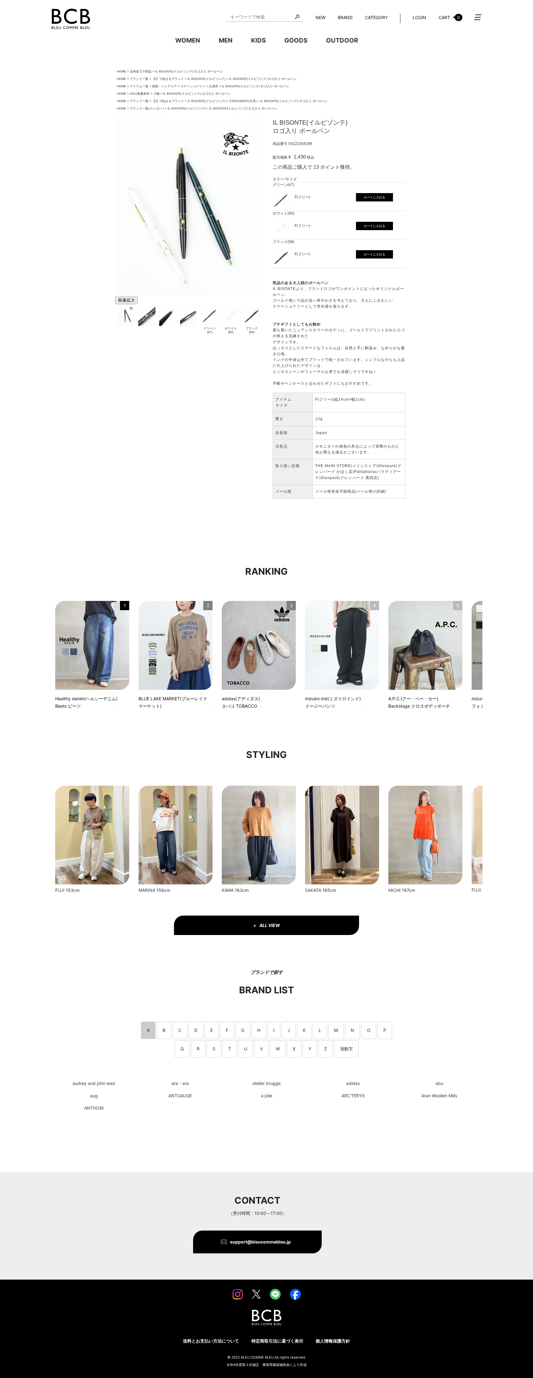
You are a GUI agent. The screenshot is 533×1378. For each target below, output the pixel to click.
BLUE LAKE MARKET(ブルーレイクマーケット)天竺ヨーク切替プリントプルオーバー (173, 703)
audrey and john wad (93, 1083)
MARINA (146, 890)
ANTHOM (93, 1108)
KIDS (258, 40)
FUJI (59, 890)
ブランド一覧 (139, 79)
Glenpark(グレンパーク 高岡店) (350, 478)
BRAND (345, 17)
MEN (226, 40)
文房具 (213, 86)
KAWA (227, 890)
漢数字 (346, 1048)
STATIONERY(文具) (243, 101)
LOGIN (419, 17)
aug (94, 1095)
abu (439, 1083)
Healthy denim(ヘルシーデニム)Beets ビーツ (86, 702)
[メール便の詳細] (370, 491)
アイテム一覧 (139, 86)
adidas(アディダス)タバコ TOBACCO (241, 702)
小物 (156, 93)
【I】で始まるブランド (168, 79)
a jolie (266, 1095)
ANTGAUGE (180, 1095)
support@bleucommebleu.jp (260, 1241)
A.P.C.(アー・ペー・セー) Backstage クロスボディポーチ (419, 702)
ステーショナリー (192, 86)
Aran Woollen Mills (439, 1095)
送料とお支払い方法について (211, 1340)
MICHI (394, 890)
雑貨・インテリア (164, 86)
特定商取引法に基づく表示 (277, 1340)
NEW (320, 17)
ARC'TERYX (353, 1095)
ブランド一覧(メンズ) (144, 108)
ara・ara (180, 1083)
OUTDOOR (342, 40)
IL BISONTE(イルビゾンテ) (206, 79)
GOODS (296, 40)
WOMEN (187, 40)
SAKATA (313, 890)
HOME (121, 71)
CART (449, 17)
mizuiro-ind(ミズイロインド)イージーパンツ (333, 702)
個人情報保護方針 (333, 1340)
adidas (353, 1083)
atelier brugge (266, 1083)
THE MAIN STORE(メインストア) (346, 466)
